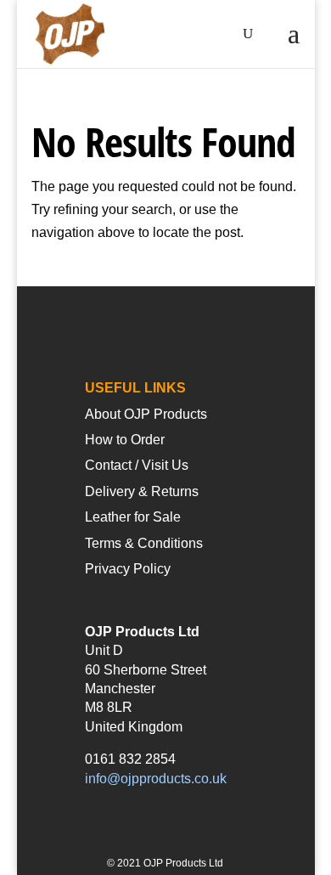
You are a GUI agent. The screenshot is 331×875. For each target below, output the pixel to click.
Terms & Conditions (144, 543)
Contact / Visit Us (136, 465)
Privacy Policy (128, 569)
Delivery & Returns (142, 491)
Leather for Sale (133, 517)
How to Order (125, 439)
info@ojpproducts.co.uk (156, 778)
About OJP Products (146, 414)
